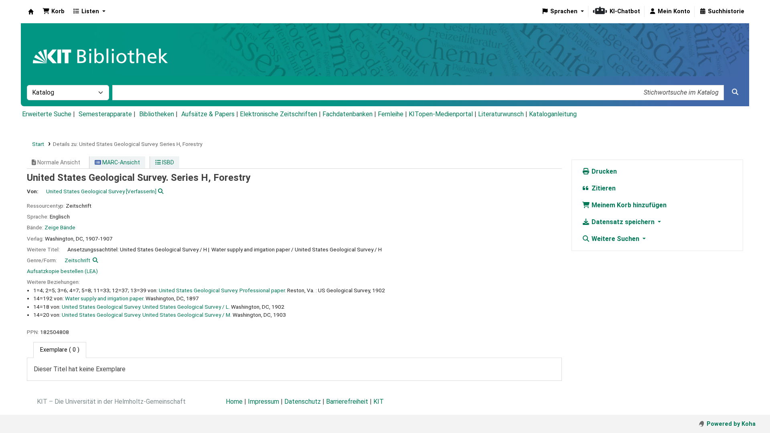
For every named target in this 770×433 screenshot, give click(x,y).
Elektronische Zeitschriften (278, 114)
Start (38, 144)
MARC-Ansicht (120, 162)
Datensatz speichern (623, 222)
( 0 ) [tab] (59, 349)
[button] (53, 11)
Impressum (263, 401)
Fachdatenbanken (347, 114)
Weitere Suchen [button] (615, 239)
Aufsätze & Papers (208, 114)
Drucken (603, 171)
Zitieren (603, 188)
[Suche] (735, 92)
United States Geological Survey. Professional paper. (222, 290)
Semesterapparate (105, 114)
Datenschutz (302, 401)
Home (234, 401)
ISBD (167, 162)
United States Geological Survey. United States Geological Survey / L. (146, 307)
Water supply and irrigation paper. (104, 298)
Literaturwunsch (501, 114)
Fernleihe (390, 114)
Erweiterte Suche (46, 114)
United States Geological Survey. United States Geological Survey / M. (146, 315)
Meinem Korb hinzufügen (628, 205)
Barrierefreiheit (347, 401)
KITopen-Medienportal (441, 114)
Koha (31, 11)
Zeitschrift (77, 260)
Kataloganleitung (553, 114)
